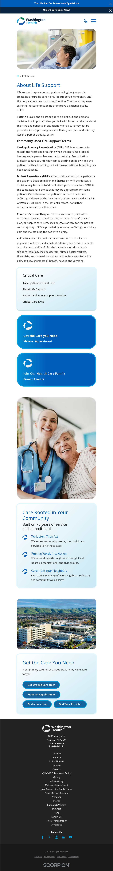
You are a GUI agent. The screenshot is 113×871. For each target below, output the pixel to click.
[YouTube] (70, 837)
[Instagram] (56, 837)
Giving (56, 777)
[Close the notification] (110, 4)
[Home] (31, 21)
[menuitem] (56, 283)
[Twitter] (49, 837)
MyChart (56, 808)
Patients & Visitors (56, 804)
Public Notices (56, 761)
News (56, 812)
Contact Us (56, 824)
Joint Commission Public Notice (56, 789)
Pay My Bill (56, 816)
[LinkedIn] (63, 837)
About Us (56, 757)
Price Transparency (57, 820)
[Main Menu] (93, 21)
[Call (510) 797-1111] (85, 21)
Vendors (56, 796)
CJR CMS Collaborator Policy (56, 773)
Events (56, 800)
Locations (56, 753)
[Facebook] (42, 837)
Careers (57, 769)
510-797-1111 (56, 746)
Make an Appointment (56, 785)
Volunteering (56, 781)
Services (56, 765)
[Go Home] (18, 76)
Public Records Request (56, 793)
